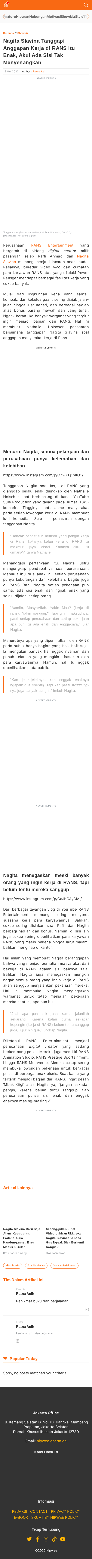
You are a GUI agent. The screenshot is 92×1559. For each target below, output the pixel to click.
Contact (39, 1511)
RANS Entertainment (52, 245)
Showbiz (68, 16)
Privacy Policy (65, 1511)
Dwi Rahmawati (55, 1253)
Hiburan (22, 16)
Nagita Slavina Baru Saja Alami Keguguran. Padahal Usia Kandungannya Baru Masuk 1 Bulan (21, 1238)
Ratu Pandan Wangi (15, 1253)
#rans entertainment (64, 1265)
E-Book (21, 1517)
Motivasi (54, 16)
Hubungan (38, 16)
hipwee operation (52, 1441)
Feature (9, 16)
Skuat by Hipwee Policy (54, 1517)
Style (79, 16)
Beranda (8, 33)
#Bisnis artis (13, 1265)
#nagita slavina (36, 1265)
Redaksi (19, 1511)
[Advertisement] (46, 128)
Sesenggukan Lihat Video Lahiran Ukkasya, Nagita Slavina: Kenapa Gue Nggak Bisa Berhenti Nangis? (65, 1238)
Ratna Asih (39, 71)
